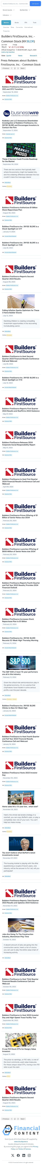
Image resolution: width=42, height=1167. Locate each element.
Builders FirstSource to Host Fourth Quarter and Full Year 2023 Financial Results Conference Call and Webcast (20, 738)
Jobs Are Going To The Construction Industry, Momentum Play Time (17, 935)
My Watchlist (24, 10)
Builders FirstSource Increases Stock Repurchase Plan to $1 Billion (18, 620)
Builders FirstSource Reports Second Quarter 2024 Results (18, 277)
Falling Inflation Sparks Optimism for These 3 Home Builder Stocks (20, 311)
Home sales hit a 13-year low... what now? (20, 806)
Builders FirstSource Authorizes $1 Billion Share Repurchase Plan (19, 208)
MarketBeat (7, 182)
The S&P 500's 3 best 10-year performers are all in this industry (20, 673)
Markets (6, 22)
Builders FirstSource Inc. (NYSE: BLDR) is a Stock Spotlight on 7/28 (20, 244)
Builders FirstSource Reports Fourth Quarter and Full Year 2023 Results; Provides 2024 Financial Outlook (21, 585)
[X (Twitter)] (12, 1155)
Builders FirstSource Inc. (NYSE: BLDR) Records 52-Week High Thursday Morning (20, 639)
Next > (23, 68)
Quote (8, 55)
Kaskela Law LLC (10, 134)
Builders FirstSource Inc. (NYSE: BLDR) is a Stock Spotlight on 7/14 (20, 379)
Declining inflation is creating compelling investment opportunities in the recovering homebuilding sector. (20, 323)
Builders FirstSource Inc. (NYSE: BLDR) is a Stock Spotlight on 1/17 (20, 227)
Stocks (17, 22)
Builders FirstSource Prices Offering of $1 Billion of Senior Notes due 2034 (20, 516)
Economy (9, 186)
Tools (34, 22)
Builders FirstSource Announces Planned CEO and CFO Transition (19, 88)
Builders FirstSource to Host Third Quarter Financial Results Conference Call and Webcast (20, 981)
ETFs (26, 22)
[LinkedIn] (23, 1155)
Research (33, 55)
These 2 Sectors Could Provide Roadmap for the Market (19, 160)
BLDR (30, 41)
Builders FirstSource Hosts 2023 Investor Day (19, 774)
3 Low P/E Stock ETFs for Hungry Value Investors (19, 1050)
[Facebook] (18, 1155)
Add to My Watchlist (7, 52)
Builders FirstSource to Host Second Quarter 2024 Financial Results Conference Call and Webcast (20, 358)
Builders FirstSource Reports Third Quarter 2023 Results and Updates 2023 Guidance (20, 901)
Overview (6, 27)
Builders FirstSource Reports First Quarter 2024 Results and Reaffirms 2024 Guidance (21, 409)
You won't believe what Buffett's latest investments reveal (18, 854)
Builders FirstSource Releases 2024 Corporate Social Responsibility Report (18, 443)
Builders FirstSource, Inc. (12, 95)
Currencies (19, 27)
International (28, 27)
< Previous (5, 68)
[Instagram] (29, 1155)
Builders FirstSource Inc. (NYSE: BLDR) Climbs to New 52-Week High (18, 707)
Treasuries (6, 31)
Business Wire (8, 99)
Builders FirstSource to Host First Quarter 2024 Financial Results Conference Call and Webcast (21, 481)
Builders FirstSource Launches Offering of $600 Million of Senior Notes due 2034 (20, 550)
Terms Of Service (25, 1149)
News (12, 27)
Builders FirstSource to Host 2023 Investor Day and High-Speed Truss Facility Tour (20, 1016)
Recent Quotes (7, 10)
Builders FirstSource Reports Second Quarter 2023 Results (18, 1098)
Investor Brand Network (10, 236)
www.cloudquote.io (21, 1141)
